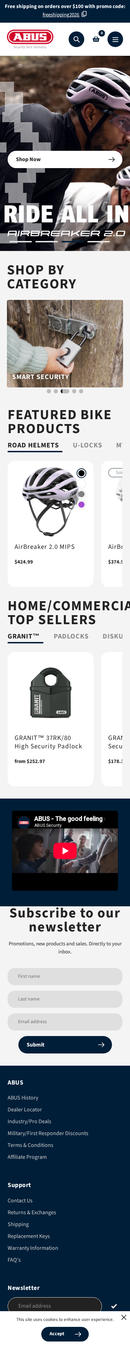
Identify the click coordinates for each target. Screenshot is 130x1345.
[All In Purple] (81, 504)
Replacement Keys (29, 1236)
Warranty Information (33, 1248)
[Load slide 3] (72, 242)
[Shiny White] (81, 484)
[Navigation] (115, 39)
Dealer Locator (25, 1109)
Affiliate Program (27, 1157)
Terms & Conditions (30, 1145)
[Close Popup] (124, 1317)
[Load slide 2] (46, 242)
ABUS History (23, 1098)
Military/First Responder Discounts (48, 1133)
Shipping (18, 1224)
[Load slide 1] (20, 242)
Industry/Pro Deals (29, 1121)
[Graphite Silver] (81, 494)
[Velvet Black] (81, 473)
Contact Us (20, 1200)
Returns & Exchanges (32, 1212)
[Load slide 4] (98, 242)
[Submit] (113, 1305)
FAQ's (14, 1260)
